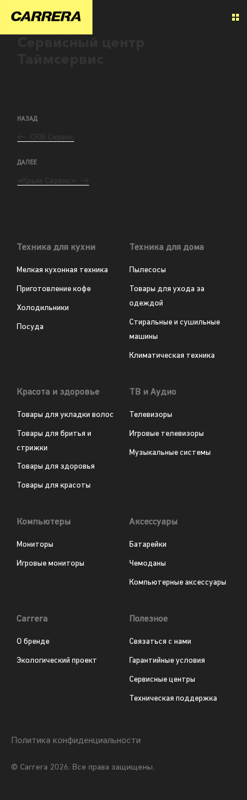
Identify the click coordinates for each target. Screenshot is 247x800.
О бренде (33, 641)
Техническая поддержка (173, 698)
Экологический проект (57, 660)
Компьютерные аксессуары (177, 582)
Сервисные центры (162, 679)
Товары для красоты (54, 485)
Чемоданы (147, 563)
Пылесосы (147, 270)
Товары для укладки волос (65, 415)
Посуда (30, 327)
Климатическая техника (172, 355)
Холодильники (43, 308)
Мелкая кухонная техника (62, 270)
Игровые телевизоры (166, 434)
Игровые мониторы (50, 563)
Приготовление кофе (54, 289)
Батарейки (148, 544)
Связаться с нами (160, 641)
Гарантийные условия (167, 660)
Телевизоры (150, 415)
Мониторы (35, 544)
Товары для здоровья (56, 466)
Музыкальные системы (170, 453)
